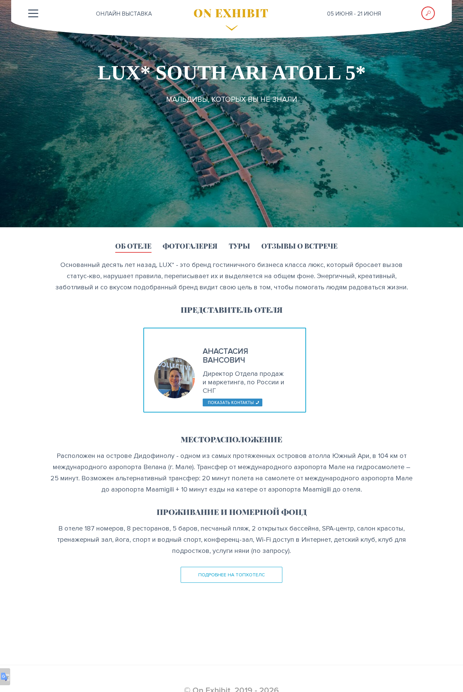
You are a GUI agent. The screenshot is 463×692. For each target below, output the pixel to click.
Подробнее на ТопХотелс (231, 575)
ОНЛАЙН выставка (124, 13)
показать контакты (231, 402)
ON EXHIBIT (231, 12)
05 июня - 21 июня (354, 13)
